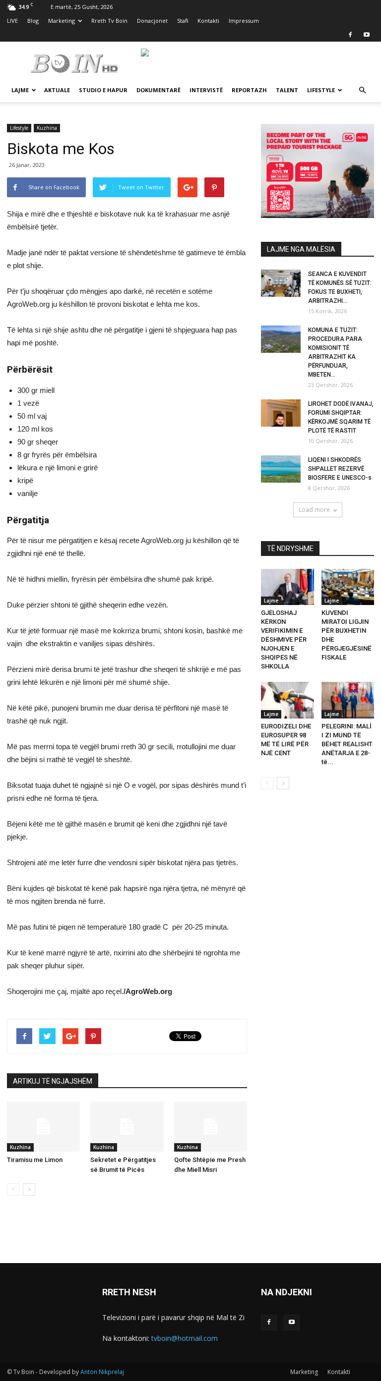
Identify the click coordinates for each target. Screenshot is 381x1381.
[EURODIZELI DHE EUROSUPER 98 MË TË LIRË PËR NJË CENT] (287, 700)
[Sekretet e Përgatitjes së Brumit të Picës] (126, 1127)
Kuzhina (47, 127)
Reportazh (249, 90)
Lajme (20, 90)
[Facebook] (350, 35)
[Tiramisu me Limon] (43, 1127)
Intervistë (206, 90)
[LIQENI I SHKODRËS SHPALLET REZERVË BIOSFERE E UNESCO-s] (281, 469)
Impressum (244, 20)
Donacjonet (152, 20)
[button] (362, 90)
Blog (33, 20)
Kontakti (208, 20)
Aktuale (57, 90)
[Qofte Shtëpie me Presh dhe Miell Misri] (210, 1127)
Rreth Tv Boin (109, 20)
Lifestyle (321, 90)
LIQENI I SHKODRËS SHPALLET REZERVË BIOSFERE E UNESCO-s (340, 468)
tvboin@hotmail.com (184, 1338)
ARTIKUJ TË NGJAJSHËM (52, 1081)
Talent (287, 90)
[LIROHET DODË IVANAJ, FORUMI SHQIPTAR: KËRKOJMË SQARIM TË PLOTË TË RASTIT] (281, 413)
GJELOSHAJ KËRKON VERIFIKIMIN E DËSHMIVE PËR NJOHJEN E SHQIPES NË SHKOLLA (284, 639)
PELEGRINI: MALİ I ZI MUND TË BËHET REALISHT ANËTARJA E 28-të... (347, 744)
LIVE (12, 20)
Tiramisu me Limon (35, 1159)
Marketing (61, 20)
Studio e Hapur (103, 90)
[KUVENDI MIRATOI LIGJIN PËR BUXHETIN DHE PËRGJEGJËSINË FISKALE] (348, 587)
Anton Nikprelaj (102, 1372)
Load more (314, 509)
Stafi (182, 20)
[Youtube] (366, 35)
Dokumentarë (158, 90)
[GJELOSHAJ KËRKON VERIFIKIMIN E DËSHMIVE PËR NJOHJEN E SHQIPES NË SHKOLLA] (287, 587)
